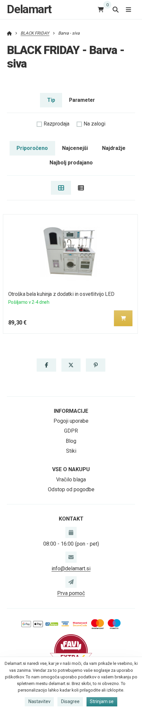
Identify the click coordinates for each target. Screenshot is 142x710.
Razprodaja (56, 124)
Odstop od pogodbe (71, 489)
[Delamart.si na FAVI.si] (71, 650)
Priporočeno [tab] (32, 148)
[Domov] (9, 33)
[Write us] (71, 581)
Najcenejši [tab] (75, 148)
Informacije (71, 411)
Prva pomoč (71, 593)
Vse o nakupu (71, 469)
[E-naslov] (71, 557)
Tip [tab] (51, 100)
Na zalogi (94, 124)
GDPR (71, 431)
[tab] (61, 188)
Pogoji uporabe (71, 421)
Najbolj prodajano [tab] (71, 162)
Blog (71, 441)
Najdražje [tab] (113, 148)
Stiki (71, 451)
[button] (123, 318)
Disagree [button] (70, 701)
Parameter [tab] (82, 100)
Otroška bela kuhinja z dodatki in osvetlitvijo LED (61, 294)
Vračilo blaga (71, 479)
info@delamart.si (71, 568)
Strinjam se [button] (102, 701)
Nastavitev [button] (39, 701)
